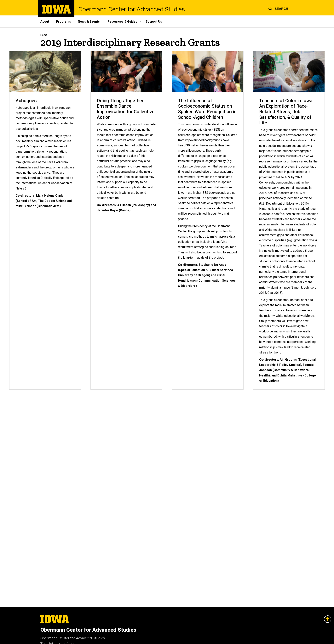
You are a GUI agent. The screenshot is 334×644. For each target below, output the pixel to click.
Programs (63, 21)
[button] (278, 8)
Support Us (154, 21)
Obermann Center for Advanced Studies (131, 9)
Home (43, 34)
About (44, 21)
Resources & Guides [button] (122, 21)
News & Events (89, 21)
